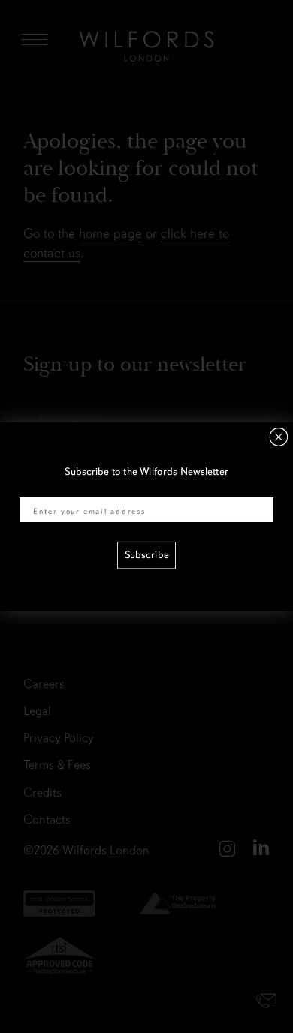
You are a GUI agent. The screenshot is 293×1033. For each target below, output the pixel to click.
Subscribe (147, 554)
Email (32, 488)
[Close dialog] (279, 437)
